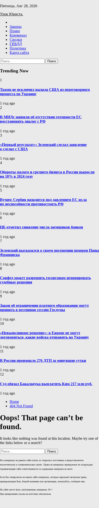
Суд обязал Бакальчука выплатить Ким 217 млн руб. (46, 384)
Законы (16, 27)
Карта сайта (19, 52)
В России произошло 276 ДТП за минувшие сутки (43, 360)
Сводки (16, 40)
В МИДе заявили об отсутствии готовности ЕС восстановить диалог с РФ (41, 119)
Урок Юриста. (11, 14)
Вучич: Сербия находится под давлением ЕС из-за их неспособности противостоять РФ (43, 202)
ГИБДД (16, 44)
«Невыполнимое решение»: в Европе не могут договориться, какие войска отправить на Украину (44, 335)
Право (15, 31)
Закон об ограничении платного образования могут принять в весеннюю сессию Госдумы (44, 307)
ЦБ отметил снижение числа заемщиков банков (41, 227)
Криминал (18, 35)
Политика (18, 48)
